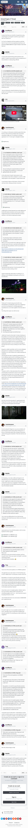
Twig (6, 565)
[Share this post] (25, 32)
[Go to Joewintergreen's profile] (2, 128)
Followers (13, 807)
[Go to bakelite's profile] (2, 52)
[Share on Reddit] (13, 819)
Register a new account (14, 792)
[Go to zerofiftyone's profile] (2, 31)
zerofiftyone (4, 20)
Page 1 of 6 (14, 772)
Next (23, 26)
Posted (9, 32)
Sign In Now (14, 802)
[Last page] (26, 27)
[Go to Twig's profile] (2, 565)
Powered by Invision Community (14, 825)
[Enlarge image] (14, 286)
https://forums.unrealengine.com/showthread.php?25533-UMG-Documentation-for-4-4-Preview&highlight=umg (13, 250)
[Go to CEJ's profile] (2, 100)
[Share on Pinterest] (20, 819)
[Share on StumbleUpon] (16, 819)
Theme (10, 822)
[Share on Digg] (9, 819)
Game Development (18, 20)
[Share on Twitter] (2, 819)
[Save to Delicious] (11, 819)
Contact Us (16, 822)
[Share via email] (18, 819)
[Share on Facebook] (4, 819)
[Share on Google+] (6, 819)
